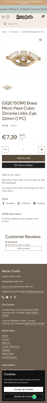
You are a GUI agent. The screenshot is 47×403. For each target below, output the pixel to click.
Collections (14, 32)
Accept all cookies (23, 389)
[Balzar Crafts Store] (24, 17)
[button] (42, 17)
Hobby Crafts (8, 353)
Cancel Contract (9, 357)
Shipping (6, 350)
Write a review (23, 248)
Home (4, 32)
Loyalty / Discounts (10, 346)
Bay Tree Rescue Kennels (32, 291)
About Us (6, 343)
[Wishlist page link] (7, 17)
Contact (6, 339)
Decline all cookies (23, 396)
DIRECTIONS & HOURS (35, 323)
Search (5, 335)
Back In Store (8, 286)
